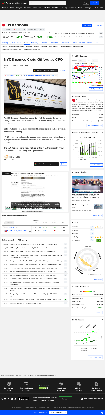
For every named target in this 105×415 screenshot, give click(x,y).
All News (4, 46)
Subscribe (94, 3)
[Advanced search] (63, 3)
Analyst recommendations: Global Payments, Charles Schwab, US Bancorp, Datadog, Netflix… (36, 299)
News (26, 43)
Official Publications (66, 46)
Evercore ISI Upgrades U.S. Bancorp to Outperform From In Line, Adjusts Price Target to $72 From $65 (35, 289)
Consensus (65, 43)
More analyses (97, 215)
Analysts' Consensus (81, 286)
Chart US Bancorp (79, 56)
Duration (74, 60)
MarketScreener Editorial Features (12, 50)
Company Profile (79, 96)
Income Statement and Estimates (85, 133)
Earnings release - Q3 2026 (95, 121)
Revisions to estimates (95, 357)
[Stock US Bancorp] (20, 76)
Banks (101, 117)
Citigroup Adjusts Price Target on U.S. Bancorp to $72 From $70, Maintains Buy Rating (33, 279)
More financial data (96, 165)
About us (55, 407)
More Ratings (98, 279)
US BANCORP (11, 227)
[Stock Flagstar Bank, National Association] (56, 76)
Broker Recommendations (17, 46)
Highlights (29, 46)
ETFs (96, 43)
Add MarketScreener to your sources (46, 70)
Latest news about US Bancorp (14, 240)
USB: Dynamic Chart (96, 89)
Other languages (78, 46)
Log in (86, 3)
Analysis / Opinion (79, 172)
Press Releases (53, 46)
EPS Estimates (78, 320)
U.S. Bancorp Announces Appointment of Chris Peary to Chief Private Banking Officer (78, 33)
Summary (5, 43)
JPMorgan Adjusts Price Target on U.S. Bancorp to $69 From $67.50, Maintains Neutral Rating (36, 261)
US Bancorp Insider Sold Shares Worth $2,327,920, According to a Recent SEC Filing (33, 268)
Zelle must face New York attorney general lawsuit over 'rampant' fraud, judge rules (32, 271)
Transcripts (43, 46)
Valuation (54, 43)
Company (34, 43)
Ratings (74, 43)
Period (89, 60)
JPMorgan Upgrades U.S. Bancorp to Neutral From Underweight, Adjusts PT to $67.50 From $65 (35, 295)
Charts (19, 43)
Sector (89, 43)
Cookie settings (29, 407)
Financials (45, 43)
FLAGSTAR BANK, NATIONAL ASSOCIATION (17, 231)
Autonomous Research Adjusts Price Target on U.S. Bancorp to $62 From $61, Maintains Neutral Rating (34, 283)
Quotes (12, 43)
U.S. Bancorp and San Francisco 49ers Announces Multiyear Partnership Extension (33, 251)
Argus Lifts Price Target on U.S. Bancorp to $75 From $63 (25, 303)
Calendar (82, 43)
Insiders (36, 46)
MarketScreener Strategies (32, 50)
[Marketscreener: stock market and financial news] (15, 3)
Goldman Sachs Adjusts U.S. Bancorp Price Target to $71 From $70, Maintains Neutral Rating (35, 264)
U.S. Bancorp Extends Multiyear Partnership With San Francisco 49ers (78, 37)
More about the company (95, 125)
